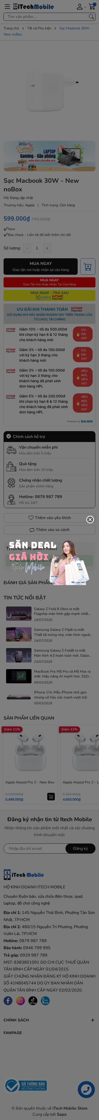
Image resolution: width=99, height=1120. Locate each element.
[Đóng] (90, 519)
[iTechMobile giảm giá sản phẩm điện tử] (49, 559)
